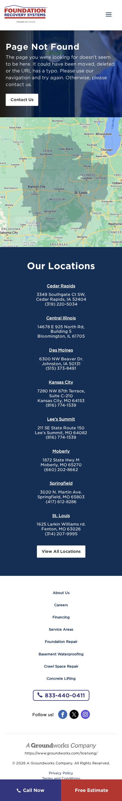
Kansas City (61, 382)
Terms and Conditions (61, 779)
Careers (61, 605)
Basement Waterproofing (61, 654)
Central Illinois (61, 318)
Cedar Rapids (61, 286)
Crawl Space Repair (61, 666)
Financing (61, 617)
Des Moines (61, 350)
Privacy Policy (61, 773)
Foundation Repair (61, 641)
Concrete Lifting (61, 678)
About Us (61, 593)
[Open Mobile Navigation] (109, 15)
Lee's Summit (61, 419)
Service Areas (61, 629)
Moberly (61, 451)
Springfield (61, 483)
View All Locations (61, 551)
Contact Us (21, 99)
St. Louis (61, 515)
